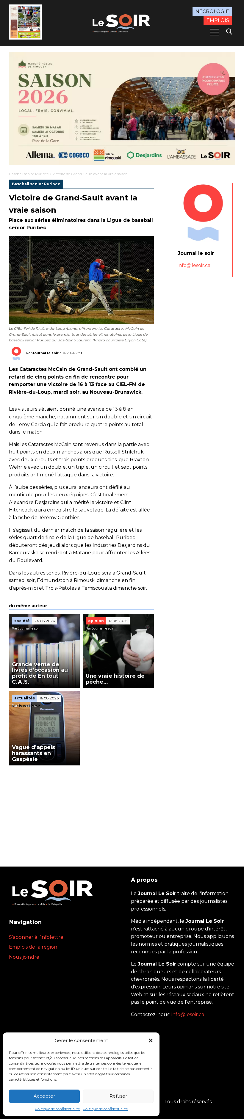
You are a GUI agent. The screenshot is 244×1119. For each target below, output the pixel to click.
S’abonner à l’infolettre (36, 937)
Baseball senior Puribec (29, 174)
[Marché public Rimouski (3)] (122, 108)
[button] (151, 1040)
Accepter (44, 1096)
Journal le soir (45, 353)
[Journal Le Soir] (122, 22)
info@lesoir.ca (194, 265)
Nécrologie (212, 11)
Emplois (218, 20)
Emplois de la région (33, 947)
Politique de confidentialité (57, 1109)
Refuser (118, 1096)
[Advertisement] (81, 810)
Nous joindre (24, 957)
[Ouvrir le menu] (214, 32)
